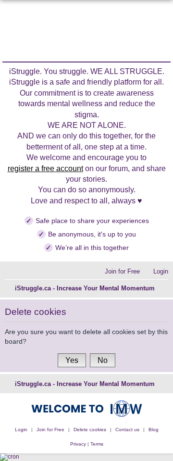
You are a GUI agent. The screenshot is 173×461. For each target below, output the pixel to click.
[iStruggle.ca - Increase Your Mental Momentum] (86, 32)
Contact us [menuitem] (127, 429)
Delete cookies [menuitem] (90, 429)
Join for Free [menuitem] (50, 429)
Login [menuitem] (21, 429)
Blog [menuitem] (153, 429)
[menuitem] (155, 271)
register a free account (45, 168)
